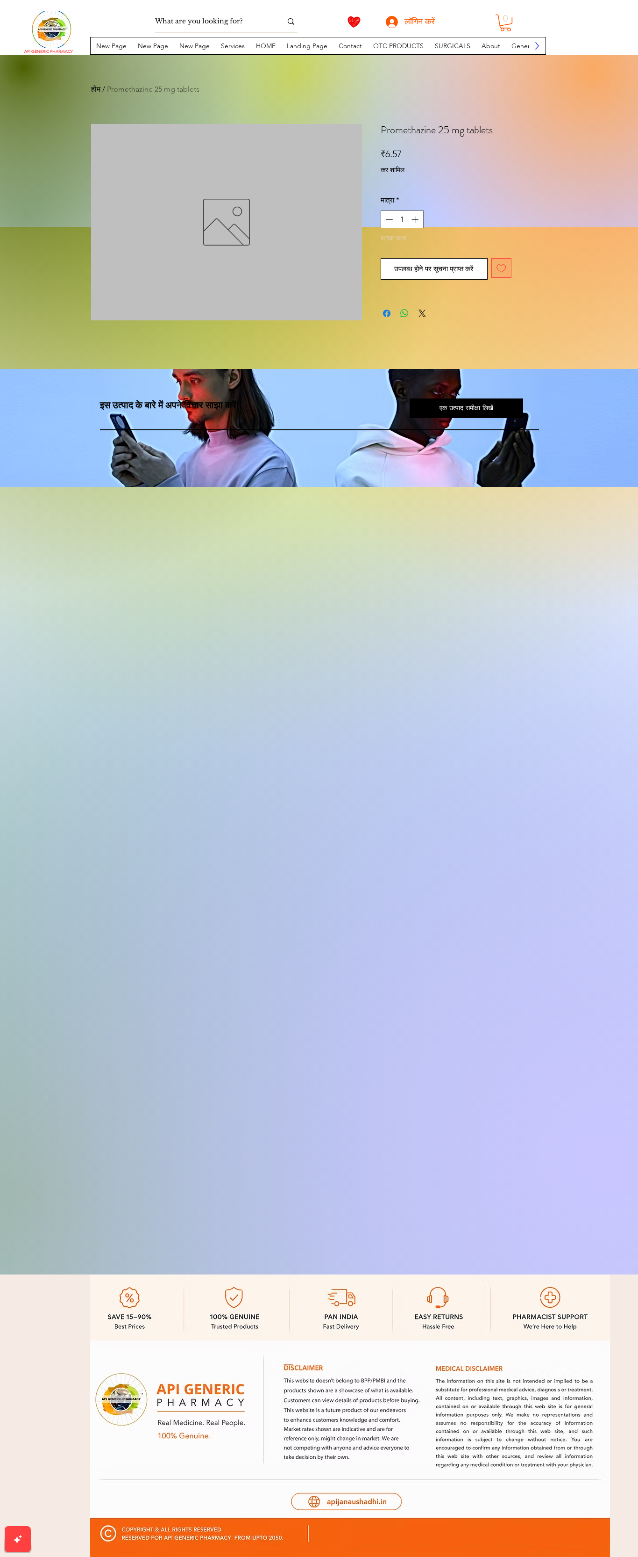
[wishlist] (354, 22)
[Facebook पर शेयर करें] (386, 313)
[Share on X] (422, 313)
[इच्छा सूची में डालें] (501, 268)
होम (95, 89)
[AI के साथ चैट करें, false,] (18, 1539)
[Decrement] (388, 219)
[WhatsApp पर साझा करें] (404, 313)
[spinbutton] (402, 219)
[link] (506, 22)
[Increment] (416, 219)
